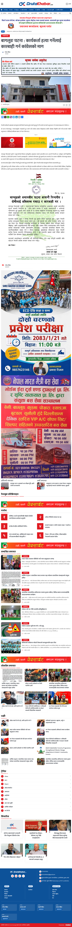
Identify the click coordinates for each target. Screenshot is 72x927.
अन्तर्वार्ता (40, 13)
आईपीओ (38, 10)
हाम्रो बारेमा (54, 890)
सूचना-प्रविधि (34, 13)
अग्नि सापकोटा (24, 10)
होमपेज (4, 13)
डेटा (53, 898)
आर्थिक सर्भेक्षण (60, 10)
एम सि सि (7, 811)
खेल (51, 13)
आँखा (44, 10)
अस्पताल (31, 10)
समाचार (9, 13)
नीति (53, 896)
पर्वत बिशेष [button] (16, 13)
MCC (11, 10)
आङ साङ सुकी (51, 10)
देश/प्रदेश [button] (23, 13)
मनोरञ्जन (46, 13)
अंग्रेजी (68, 4)
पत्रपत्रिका (30, 890)
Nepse (17, 10)
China (6, 10)
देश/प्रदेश (6, 892)
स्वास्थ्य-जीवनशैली (8, 896)
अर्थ (28, 13)
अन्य (60, 13)
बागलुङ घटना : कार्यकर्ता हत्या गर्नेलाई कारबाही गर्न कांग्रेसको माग (31, 44)
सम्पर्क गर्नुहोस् (55, 894)
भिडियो (55, 13)
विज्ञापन (54, 892)
